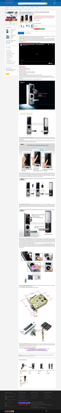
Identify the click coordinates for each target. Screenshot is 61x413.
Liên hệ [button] (27, 7)
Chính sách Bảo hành (34, 395)
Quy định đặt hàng (47, 395)
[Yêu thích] (23, 364)
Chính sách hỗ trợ (34, 398)
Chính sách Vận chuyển (35, 394)
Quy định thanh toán (47, 394)
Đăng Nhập (54, 0)
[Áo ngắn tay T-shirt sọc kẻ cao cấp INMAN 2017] (8, 31)
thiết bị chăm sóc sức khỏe (10, 63)
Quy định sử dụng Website (48, 396)
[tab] (21, 33)
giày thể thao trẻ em (9, 60)
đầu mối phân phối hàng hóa (10, 53)
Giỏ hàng (51, 0)
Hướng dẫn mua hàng (22, 394)
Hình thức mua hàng (21, 398)
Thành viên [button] (22, 7)
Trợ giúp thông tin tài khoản (22, 395)
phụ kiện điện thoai (9, 55)
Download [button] (32, 7)
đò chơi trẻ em (8, 50)
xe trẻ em (7, 58)
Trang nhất (7, 7)
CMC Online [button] (17, 7)
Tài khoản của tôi (43, 0)
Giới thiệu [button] (11, 7)
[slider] (21, 372)
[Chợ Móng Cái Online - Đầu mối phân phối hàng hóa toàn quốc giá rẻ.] (8, 3)
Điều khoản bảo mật (47, 398)
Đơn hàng (47, 0)
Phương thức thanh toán (22, 396)
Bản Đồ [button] (37, 7)
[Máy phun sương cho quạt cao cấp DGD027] (8, 42)
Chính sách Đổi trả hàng (35, 396)
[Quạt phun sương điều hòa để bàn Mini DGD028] (8, 36)
